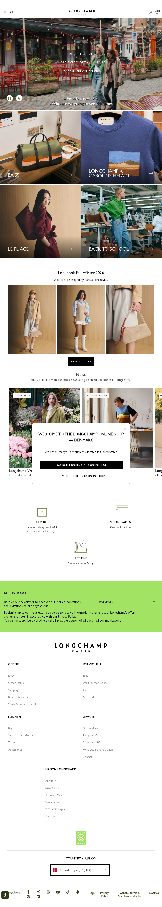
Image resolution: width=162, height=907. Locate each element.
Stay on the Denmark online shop (82, 476)
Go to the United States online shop (82, 465)
